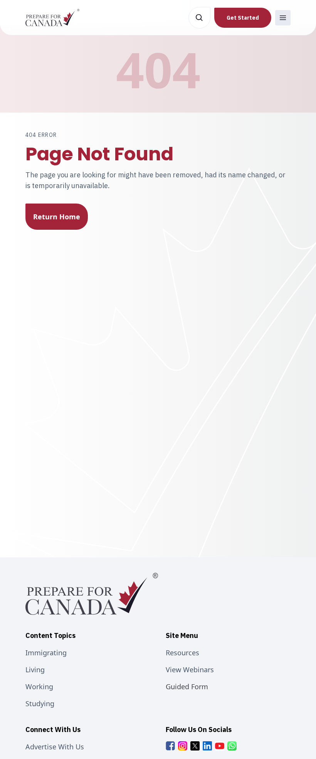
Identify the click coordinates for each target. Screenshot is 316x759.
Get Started (243, 17)
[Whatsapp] (232, 746)
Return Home (56, 216)
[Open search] (199, 18)
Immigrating (46, 652)
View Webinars (190, 669)
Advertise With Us (54, 746)
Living (35, 669)
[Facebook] (170, 746)
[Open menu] (283, 17)
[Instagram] (182, 746)
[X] (195, 746)
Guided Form (187, 686)
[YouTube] (219, 746)
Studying (39, 703)
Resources (182, 652)
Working (39, 686)
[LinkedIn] (207, 746)
